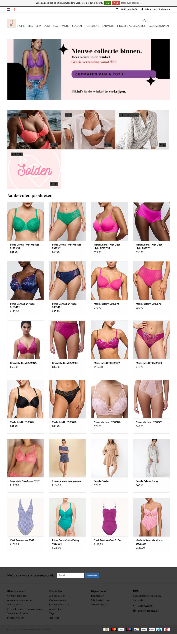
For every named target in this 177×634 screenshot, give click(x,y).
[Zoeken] (144, 20)
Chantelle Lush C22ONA (107, 422)
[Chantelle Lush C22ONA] (109, 399)
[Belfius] (151, 629)
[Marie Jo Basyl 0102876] (109, 280)
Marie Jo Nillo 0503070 (64, 422)
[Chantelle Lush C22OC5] (151, 399)
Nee (116, 3)
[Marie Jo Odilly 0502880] (151, 339)
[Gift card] (166, 629)
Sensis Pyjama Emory (147, 481)
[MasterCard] (113, 629)
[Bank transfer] (144, 629)
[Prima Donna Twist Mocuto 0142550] (25, 221)
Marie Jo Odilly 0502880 (149, 362)
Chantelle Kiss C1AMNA (23, 362)
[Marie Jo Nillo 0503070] (67, 399)
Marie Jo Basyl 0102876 (106, 303)
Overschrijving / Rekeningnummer (25, 608)
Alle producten (57, 595)
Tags (51, 613)
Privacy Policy (14, 604)
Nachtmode (61, 25)
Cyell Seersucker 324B (22, 540)
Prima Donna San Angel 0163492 (22, 305)
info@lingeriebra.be (148, 610)
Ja (107, 3)
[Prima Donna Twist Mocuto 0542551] (67, 221)
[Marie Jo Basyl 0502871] (151, 280)
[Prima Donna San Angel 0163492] (25, 280)
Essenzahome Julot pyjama (66, 481)
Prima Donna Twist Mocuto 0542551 (66, 246)
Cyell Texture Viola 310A (107, 540)
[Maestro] (128, 629)
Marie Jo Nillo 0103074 (22, 422)
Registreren (97, 595)
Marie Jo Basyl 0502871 (148, 303)
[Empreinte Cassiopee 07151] (25, 458)
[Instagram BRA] (167, 575)
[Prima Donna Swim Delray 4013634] (67, 517)
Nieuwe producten (59, 604)
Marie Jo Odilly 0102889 (107, 362)
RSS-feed (54, 617)
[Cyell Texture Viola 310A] (109, 517)
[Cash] (106, 629)
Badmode (108, 25)
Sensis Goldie (101, 481)
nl (8, 9)
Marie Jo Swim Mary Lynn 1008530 (149, 542)
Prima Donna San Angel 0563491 (64, 305)
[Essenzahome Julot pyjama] (67, 458)
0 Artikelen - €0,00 (129, 9)
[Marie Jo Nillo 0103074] (25, 399)
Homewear (92, 25)
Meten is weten (15, 617)
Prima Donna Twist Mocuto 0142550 (24, 246)
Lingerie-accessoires (131, 25)
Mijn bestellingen (100, 600)
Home (21, 25)
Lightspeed (45, 629)
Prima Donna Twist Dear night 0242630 (107, 246)
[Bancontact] (136, 629)
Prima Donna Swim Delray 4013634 (65, 542)
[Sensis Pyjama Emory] (151, 458)
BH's (30, 25)
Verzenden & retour (18, 613)
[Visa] (121, 629)
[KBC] (158, 629)
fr (13, 9)
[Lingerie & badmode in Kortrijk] (11, 23)
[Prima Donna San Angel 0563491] (67, 280)
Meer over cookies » (131, 3)
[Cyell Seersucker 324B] (25, 517)
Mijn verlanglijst (99, 604)
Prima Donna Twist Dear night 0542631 (149, 246)
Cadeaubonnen (158, 25)
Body (47, 25)
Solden (77, 25)
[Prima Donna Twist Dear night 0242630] (109, 221)
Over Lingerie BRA (17, 595)
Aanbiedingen (56, 608)
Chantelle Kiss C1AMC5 (65, 362)
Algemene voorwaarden (20, 600)
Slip (38, 25)
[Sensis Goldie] (109, 458)
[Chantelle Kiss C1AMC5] (67, 339)
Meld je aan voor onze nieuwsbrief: (30, 575)
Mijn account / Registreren (157, 9)
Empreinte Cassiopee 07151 (25, 481)
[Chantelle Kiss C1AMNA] (25, 339)
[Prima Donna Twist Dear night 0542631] (151, 221)
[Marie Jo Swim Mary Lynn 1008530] (151, 517)
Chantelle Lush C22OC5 (149, 422)
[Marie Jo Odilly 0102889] (109, 339)
